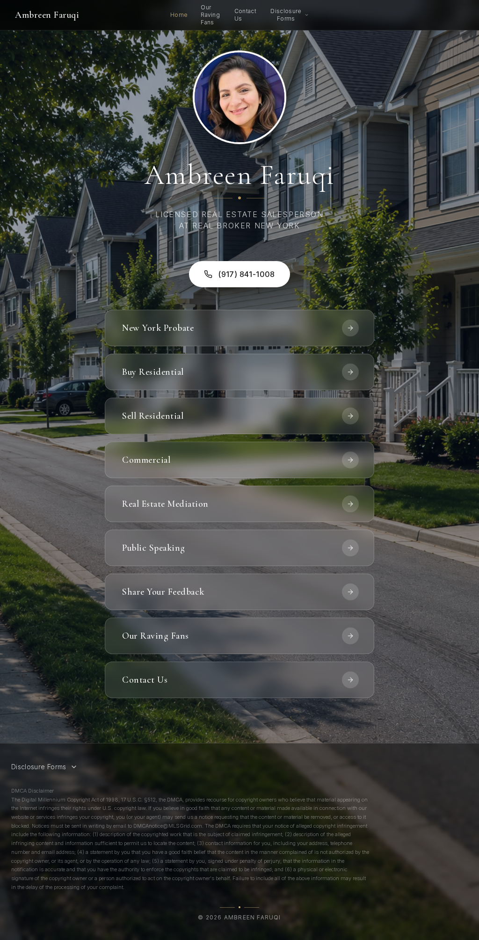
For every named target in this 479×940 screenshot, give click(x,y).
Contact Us (245, 14)
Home (179, 14)
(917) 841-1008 (246, 274)
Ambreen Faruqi (47, 15)
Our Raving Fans (210, 15)
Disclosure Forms (285, 14)
